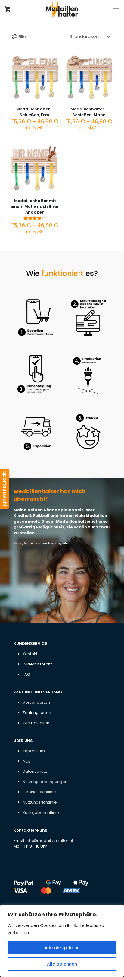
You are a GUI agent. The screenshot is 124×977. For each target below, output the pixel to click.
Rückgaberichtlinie (41, 812)
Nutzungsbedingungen (45, 782)
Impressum (34, 751)
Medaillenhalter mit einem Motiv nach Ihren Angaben (35, 206)
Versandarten (36, 702)
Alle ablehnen (62, 964)
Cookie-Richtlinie (39, 792)
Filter (22, 37)
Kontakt (30, 654)
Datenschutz (35, 771)
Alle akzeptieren (62, 948)
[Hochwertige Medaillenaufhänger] (62, 9)
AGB (27, 761)
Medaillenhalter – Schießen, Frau (35, 112)
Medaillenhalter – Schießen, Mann (89, 112)
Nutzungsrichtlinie (40, 802)
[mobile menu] (116, 9)
